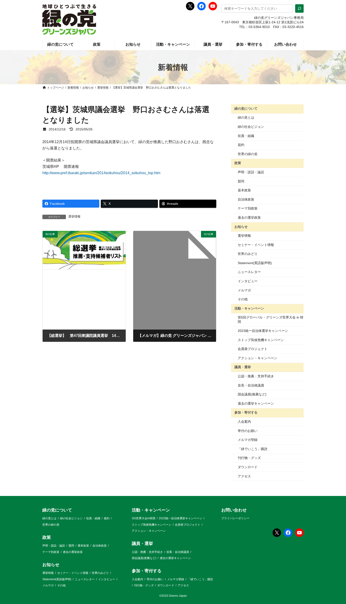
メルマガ (244, 290)
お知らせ (241, 226)
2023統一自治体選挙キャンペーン (263, 331)
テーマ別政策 (247, 208)
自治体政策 (246, 199)
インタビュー (247, 281)
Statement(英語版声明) (255, 263)
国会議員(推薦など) (252, 394)
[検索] (299, 8)
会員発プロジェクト (252, 349)
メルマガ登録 (247, 440)
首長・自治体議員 (251, 385)
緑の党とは (246, 117)
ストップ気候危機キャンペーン (261, 340)
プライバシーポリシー (235, 518)
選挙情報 (74, 216)
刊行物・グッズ (249, 458)
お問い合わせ (234, 510)
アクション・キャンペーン (257, 358)
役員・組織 (246, 136)
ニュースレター (249, 272)
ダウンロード (247, 467)
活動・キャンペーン (249, 308)
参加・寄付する (245, 412)
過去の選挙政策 (249, 217)
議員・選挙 (242, 367)
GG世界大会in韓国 (143, 518)
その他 (243, 299)
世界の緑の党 (247, 154)
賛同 (241, 181)
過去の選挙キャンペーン (256, 403)
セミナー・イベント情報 (256, 245)
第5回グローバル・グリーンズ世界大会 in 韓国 (270, 319)
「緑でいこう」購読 (252, 449)
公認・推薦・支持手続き (256, 376)
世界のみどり (247, 254)
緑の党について (245, 108)
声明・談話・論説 (251, 172)
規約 (241, 145)
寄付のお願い (247, 431)
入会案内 (244, 421)
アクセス (244, 476)
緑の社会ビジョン (251, 127)
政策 (237, 163)
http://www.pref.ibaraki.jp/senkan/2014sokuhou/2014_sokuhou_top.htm (101, 173)
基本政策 (244, 190)
